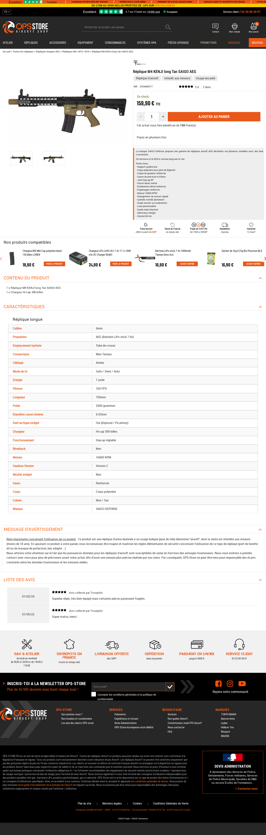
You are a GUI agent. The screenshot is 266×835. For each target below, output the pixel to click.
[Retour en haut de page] (261, 497)
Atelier (8, 42)
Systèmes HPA (146, 42)
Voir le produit (54, 264)
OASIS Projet (124, 818)
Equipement (85, 42)
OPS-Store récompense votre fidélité (134, 727)
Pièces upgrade (178, 42)
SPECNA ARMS (164, 5)
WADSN (225, 736)
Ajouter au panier (214, 117)
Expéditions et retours (126, 718)
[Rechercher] (168, 27)
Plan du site (84, 803)
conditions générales (125, 694)
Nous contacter (176, 727)
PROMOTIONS (208, 42)
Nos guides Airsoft (178, 718)
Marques (234, 42)
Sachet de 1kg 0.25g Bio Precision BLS (242, 251)
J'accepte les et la (126, 697)
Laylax (224, 723)
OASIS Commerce (140, 818)
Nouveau (257, 42)
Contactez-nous (247, 788)
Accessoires (57, 42)
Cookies (137, 803)
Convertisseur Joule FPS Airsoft (185, 723)
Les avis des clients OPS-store (77, 723)
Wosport (225, 731)
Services (172, 714)
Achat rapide (187, 264)
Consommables (115, 42)
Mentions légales (112, 803)
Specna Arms (228, 718)
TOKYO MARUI (228, 714)
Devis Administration (126, 723)
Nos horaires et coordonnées (76, 718)
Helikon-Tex (227, 727)
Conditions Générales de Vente (171, 803)
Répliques (31, 42)
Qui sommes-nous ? (71, 714)
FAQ (170, 731)
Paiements (120, 714)
